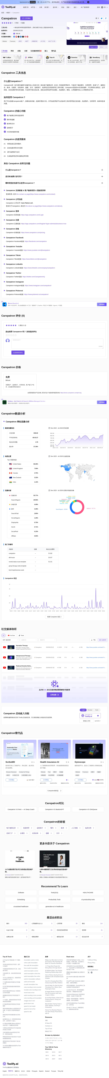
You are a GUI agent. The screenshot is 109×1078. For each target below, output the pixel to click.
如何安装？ (98, 721)
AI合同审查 (51, 775)
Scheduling (21, 899)
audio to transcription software (32, 979)
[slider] (7, 23)
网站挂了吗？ (48, 1031)
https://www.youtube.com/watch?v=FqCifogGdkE (96, 657)
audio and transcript (29, 982)
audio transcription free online (32, 976)
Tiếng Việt (60, 1071)
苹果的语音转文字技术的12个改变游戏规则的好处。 (12, 1037)
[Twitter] (88, 972)
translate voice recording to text (32, 990)
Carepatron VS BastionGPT (54, 809)
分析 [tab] (25, 51)
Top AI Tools (48, 1028)
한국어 (23, 1071)
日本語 (28, 1071)
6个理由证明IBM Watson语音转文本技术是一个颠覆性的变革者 (12, 1024)
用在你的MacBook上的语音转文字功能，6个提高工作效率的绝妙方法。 (12, 1010)
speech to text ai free (29, 1009)
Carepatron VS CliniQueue (88, 809)
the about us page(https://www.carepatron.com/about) (44, 206)
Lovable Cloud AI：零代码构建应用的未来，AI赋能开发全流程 (75, 990)
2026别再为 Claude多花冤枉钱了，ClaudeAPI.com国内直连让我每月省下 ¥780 (75, 967)
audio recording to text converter (33, 995)
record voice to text (29, 992)
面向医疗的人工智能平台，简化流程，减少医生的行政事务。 (20, 767)
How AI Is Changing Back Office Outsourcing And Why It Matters (53, 982)
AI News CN (48, 1023)
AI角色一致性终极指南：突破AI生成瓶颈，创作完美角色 (75, 999)
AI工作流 (43, 41)
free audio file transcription (31, 965)
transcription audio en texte (31, 960)
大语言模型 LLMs (26, 775)
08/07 (53, 1059)
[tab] (36, 51)
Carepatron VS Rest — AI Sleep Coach (21, 809)
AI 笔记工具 (16, 775)
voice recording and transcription (33, 998)
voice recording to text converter (32, 987)
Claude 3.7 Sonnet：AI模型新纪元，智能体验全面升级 (75, 1008)
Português (34, 1071)
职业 (62, 7)
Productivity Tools (54, 899)
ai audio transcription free (31, 984)
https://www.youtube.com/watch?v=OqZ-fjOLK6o (96, 667)
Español (41, 1071)
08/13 (47, 1055)
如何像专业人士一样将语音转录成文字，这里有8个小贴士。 (12, 1020)
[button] (93, 640)
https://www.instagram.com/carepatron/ (38, 285)
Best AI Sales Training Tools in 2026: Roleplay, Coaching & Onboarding (53, 1005)
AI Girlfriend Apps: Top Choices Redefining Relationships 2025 (53, 971)
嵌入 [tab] (46, 51)
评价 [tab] (12, 51)
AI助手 (27, 41)
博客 (46, 1020)
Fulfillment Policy (92, 960)
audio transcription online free (32, 973)
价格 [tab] (19, 51)
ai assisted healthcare (21, 906)
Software (21, 892)
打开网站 (11, 780)
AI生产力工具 (51, 41)
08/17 (60, 1052)
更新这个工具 (103, 47)
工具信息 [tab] (4, 51)
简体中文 (10, 1071)
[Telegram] (91, 972)
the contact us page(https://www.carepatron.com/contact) (36, 194)
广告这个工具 (93, 47)
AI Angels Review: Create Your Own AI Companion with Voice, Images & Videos (53, 993)
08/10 (47, 1059)
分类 (40, 7)
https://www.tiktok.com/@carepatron (34, 259)
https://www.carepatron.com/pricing (33, 232)
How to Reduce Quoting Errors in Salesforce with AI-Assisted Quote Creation (54, 976)
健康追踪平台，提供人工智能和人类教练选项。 (89, 765)
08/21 (47, 1052)
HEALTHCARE (88, 892)
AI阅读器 (43, 775)
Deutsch (47, 1071)
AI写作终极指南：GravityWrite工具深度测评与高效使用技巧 (76, 986)
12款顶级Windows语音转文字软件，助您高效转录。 (11, 1033)
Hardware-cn (48, 1026)
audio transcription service (31, 971)
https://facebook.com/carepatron (36, 241)
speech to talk (28, 1011)
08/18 (53, 1052)
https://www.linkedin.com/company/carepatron (39, 268)
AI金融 (61, 772)
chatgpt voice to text (29, 1001)
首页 (2, 12)
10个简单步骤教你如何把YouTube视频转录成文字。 (12, 1046)
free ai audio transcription (31, 968)
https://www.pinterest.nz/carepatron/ (36, 294)
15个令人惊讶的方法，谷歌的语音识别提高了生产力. (12, 978)
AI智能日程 (34, 41)
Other (51, 1043)
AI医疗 (8, 12)
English (5, 1071)
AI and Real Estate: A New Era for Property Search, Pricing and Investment (54, 999)
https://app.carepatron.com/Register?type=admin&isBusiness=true (43, 224)
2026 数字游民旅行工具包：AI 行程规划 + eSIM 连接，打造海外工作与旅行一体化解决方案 (75, 961)
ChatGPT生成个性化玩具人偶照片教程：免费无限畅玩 (76, 982)
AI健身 (99, 772)
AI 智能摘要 (60, 775)
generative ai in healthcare (55, 906)
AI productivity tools (88, 899)
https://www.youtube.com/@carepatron (37, 250)
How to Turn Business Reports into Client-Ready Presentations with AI (53, 1011)
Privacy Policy (91, 962)
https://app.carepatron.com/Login (32, 215)
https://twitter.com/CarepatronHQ (34, 277)
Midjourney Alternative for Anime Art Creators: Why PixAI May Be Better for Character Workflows (54, 961)
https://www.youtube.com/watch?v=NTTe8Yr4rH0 (96, 647)
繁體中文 (17, 1071)
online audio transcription (31, 962)
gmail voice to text (29, 1003)
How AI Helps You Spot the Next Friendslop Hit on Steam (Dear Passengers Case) (54, 987)
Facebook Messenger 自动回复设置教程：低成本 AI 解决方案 (76, 995)
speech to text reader (30, 1006)
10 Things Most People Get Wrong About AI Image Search (53, 967)
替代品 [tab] (53, 51)
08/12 (53, 1055)
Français (53, 1071)
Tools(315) (54, 892)
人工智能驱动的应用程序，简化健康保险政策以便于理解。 (54, 767)
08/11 (60, 1055)
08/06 (60, 1059)
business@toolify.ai (93, 970)
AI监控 (77, 775)
